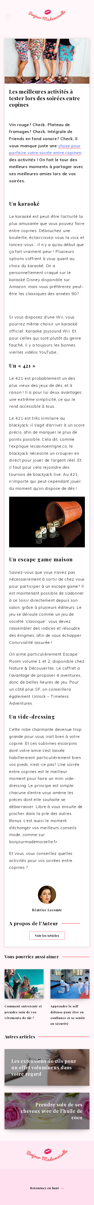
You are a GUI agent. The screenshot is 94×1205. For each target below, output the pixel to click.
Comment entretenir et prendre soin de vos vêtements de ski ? (23, 1012)
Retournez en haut (45, 1188)
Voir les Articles (47, 935)
